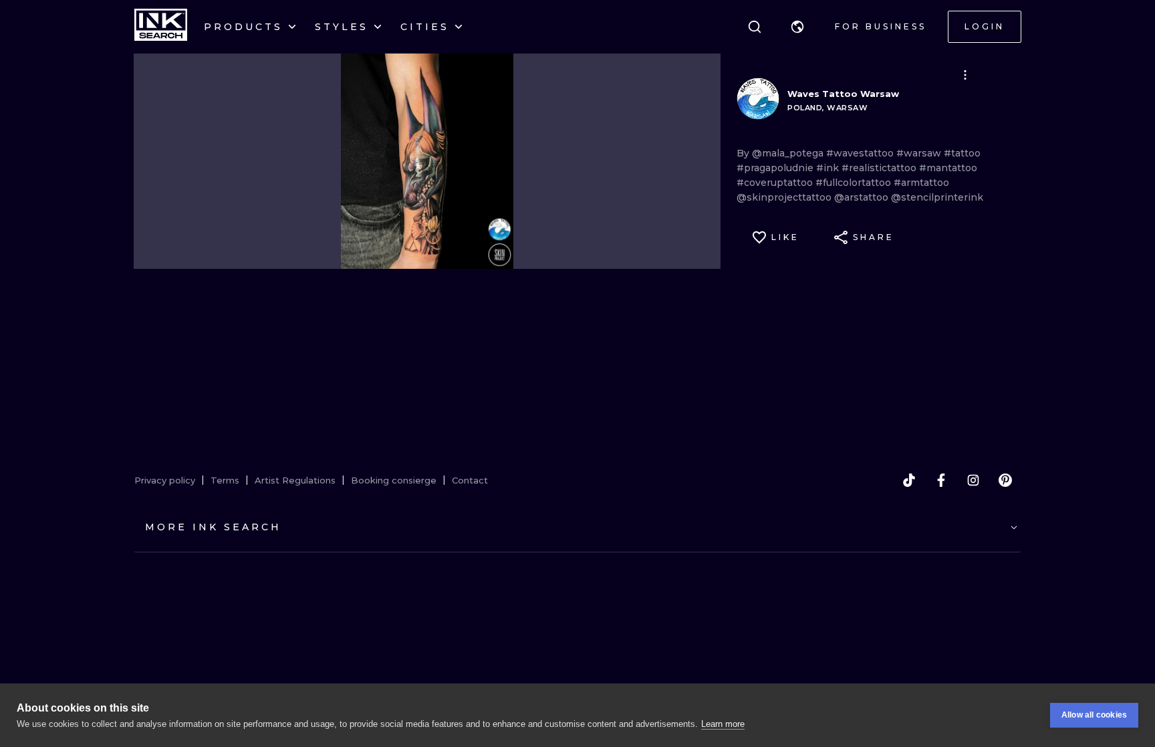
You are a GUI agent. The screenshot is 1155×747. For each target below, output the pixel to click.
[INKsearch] (161, 27)
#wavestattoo (861, 153)
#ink (829, 168)
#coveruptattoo (776, 183)
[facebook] (941, 480)
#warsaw (920, 153)
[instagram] (973, 480)
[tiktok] (909, 480)
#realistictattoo (880, 168)
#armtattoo (921, 183)
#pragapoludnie (776, 168)
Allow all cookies (1094, 715)
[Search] (755, 27)
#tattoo (962, 153)
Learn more (723, 724)
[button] (797, 27)
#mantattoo (948, 168)
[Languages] (797, 27)
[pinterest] (1005, 480)
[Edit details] (965, 75)
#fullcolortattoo (854, 183)
